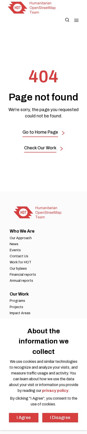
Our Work (19, 294)
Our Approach (21, 238)
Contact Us (19, 256)
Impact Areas (20, 313)
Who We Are (22, 231)
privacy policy (55, 390)
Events (15, 250)
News (14, 244)
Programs (17, 301)
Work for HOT (20, 262)
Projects (16, 307)
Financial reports (23, 274)
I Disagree (60, 417)
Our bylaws (18, 268)
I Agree (24, 417)
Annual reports (21, 280)
